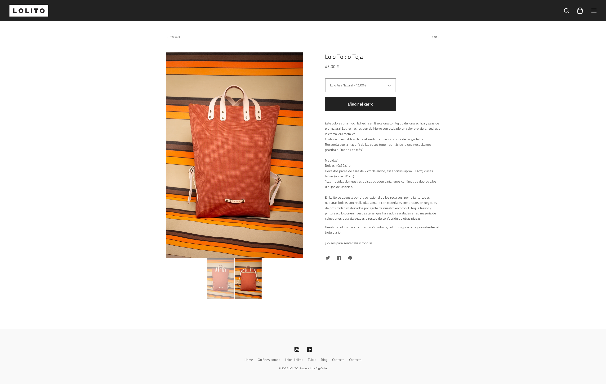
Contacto (338, 359)
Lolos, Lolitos (294, 359)
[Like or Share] (339, 258)
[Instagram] (296, 349)
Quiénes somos (269, 359)
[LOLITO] (28, 11)
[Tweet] (328, 258)
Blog (324, 359)
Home (249, 359)
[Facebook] (309, 349)
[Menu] (594, 11)
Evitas (312, 359)
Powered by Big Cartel (314, 368)
